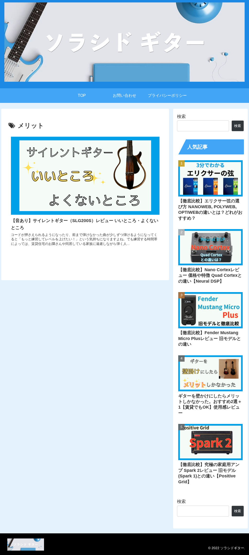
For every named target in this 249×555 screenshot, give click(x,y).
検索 (181, 116)
